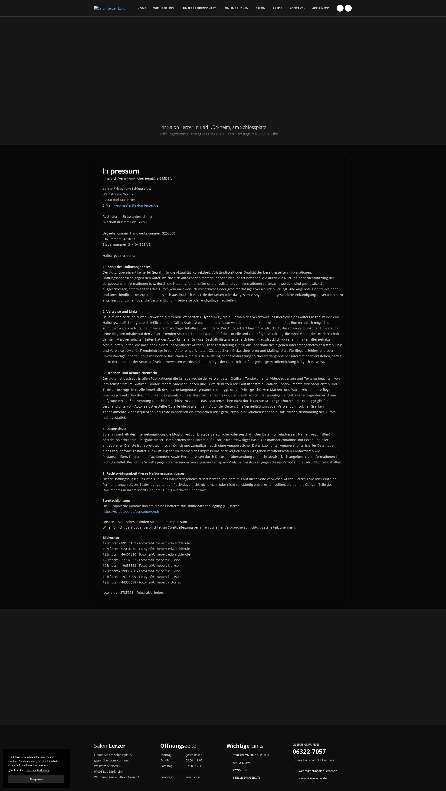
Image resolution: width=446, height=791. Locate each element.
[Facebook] (340, 8)
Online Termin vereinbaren (119, 130)
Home (142, 8)
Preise (277, 8)
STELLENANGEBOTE (246, 778)
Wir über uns (163, 8)
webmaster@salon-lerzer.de (136, 205)
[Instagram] (348, 8)
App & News (321, 8)
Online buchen (237, 8)
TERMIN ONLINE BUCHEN (251, 755)
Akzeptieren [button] (36, 779)
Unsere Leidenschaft (199, 8)
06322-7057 (309, 751)
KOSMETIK (240, 770)
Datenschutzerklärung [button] (37, 770)
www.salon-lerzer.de (313, 778)
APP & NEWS (241, 763)
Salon (261, 8)
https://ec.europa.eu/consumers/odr (131, 511)
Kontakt (296, 8)
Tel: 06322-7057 (308, 130)
